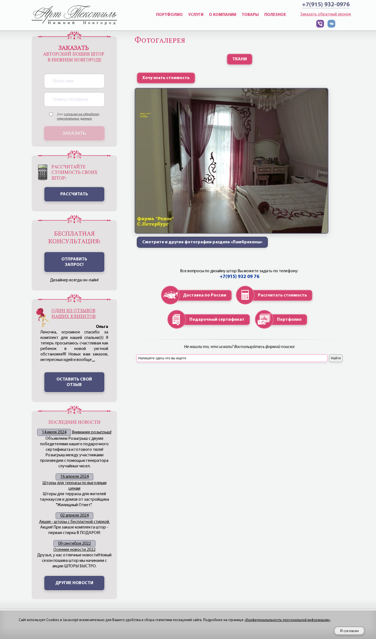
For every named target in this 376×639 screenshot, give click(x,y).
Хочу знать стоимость (166, 78)
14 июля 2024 (54, 432)
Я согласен (349, 631)
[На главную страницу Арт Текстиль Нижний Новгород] (74, 15)
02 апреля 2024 (74, 515)
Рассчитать (74, 194)
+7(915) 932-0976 (326, 5)
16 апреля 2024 (74, 476)
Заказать (74, 133)
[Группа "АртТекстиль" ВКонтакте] (331, 26)
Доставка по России (204, 295)
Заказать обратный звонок (325, 14)
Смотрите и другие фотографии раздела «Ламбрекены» (202, 242)
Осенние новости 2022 (74, 550)
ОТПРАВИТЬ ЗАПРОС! (74, 262)
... (93, 360)
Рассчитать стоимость (282, 295)
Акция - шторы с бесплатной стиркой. (74, 522)
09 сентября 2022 (74, 543)
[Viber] (320, 26)
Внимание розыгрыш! (91, 432)
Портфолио (289, 319)
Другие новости (74, 583)
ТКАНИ (239, 59)
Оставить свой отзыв (74, 382)
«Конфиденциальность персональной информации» (287, 620)
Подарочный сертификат (216, 319)
